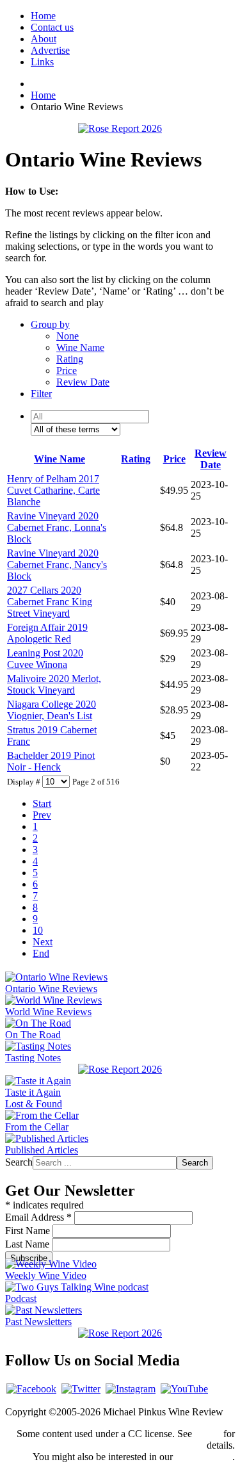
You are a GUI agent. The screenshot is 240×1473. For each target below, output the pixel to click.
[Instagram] (130, 1388)
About (43, 38)
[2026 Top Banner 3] (120, 128)
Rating (69, 359)
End (41, 953)
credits (208, 1433)
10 (38, 930)
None (67, 335)
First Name (28, 1230)
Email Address (38, 1217)
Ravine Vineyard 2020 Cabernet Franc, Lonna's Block (56, 527)
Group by (50, 324)
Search (19, 1162)
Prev (42, 815)
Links (42, 61)
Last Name (28, 1244)
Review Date (82, 382)
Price (66, 370)
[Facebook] (31, 1388)
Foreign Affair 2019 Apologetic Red (47, 633)
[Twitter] (81, 1388)
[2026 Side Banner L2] (120, 1069)
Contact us (52, 27)
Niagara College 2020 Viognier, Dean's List (51, 710)
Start (42, 803)
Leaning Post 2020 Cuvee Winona (45, 658)
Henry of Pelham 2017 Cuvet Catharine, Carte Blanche (53, 490)
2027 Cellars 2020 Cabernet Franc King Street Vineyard (49, 602)
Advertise (50, 50)
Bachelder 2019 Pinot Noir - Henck (51, 761)
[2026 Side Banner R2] (120, 1333)
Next (42, 941)
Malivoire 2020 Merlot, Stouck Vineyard (54, 684)
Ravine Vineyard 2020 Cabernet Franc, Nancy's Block (57, 565)
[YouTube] (184, 1388)
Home (43, 15)
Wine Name (80, 347)
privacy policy (203, 1456)
